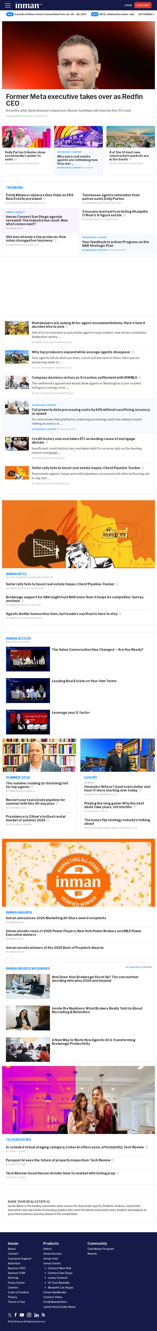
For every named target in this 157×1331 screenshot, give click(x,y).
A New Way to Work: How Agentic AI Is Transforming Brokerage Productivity (93, 1041)
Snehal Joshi (67, 429)
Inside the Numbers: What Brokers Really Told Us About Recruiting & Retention (97, 1010)
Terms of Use (16, 1301)
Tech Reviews (18, 1139)
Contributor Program (100, 1248)
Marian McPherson (20, 116)
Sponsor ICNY (16, 1273)
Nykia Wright (118, 250)
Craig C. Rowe (17, 1151)
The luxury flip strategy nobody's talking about (117, 821)
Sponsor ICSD (17, 1268)
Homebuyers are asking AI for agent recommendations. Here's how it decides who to (88, 324)
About (12, 1248)
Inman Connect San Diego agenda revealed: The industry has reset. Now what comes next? (37, 220)
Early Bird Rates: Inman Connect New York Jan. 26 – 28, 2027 (51, 14)
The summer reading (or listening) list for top (37, 785)
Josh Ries (14, 807)
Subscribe (143, 5)
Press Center (16, 1282)
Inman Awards (19, 912)
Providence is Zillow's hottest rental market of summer (35, 818)
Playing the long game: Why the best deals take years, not (114, 805)
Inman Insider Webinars (28, 968)
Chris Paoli (94, 811)
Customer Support (19, 1258)
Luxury (90, 777)
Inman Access (18, 638)
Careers (13, 1287)
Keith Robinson (96, 828)
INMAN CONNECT (15, 212)
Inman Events (52, 1263)
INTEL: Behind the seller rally (117, 14)
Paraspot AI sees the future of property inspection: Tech (58, 1160)
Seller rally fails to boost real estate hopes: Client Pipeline (86, 468)
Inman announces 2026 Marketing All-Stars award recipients (56, 918)
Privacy (12, 1297)
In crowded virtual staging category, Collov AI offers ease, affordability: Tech (75, 1147)
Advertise (14, 1263)
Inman (12, 228)
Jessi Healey (15, 163)
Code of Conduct (18, 1292)
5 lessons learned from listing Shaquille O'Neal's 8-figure (115, 213)
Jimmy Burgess (18, 245)
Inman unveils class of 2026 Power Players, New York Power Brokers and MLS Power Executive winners (73, 932)
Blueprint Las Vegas (60, 1287)
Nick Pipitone (120, 163)
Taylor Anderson (45, 393)
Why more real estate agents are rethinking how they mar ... (77, 160)
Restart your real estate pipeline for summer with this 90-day (35, 801)
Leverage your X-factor (71, 712)
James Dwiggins (120, 828)
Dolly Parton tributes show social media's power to (25, 155)
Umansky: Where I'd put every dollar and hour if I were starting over (117, 788)
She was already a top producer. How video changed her (36, 238)
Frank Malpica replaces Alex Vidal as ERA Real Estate (40, 196)
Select (47, 1248)
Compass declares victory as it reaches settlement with (84, 377)
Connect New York (59, 1268)
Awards (92, 1253)
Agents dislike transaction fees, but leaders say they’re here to (62, 614)
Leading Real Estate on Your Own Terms (84, 681)
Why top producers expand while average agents (81, 352)
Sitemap (13, 1277)
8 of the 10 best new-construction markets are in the (129, 155)
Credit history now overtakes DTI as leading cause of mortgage (83, 440)
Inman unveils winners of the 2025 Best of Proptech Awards (55, 947)
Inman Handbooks (54, 1292)
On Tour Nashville (59, 1282)
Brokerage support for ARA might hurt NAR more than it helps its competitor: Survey (74, 599)
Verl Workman (44, 367)
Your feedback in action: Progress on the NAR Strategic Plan (115, 243)
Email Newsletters (55, 1301)
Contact (13, 1253)
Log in (128, 5)
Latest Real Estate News (59, 1306)
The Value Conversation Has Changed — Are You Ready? (97, 649)
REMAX (89, 167)
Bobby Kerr (42, 342)
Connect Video (52, 1297)
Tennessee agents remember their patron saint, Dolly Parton (111, 196)
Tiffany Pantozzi (95, 219)
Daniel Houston (44, 483)
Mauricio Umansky (98, 794)
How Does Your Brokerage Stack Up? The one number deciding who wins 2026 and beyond (95, 978)
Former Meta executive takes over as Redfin (74, 99)
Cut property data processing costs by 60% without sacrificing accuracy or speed (91, 411)
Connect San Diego (60, 1273)
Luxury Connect (58, 1277)
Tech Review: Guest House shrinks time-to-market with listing (60, 1173)
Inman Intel (16, 574)
